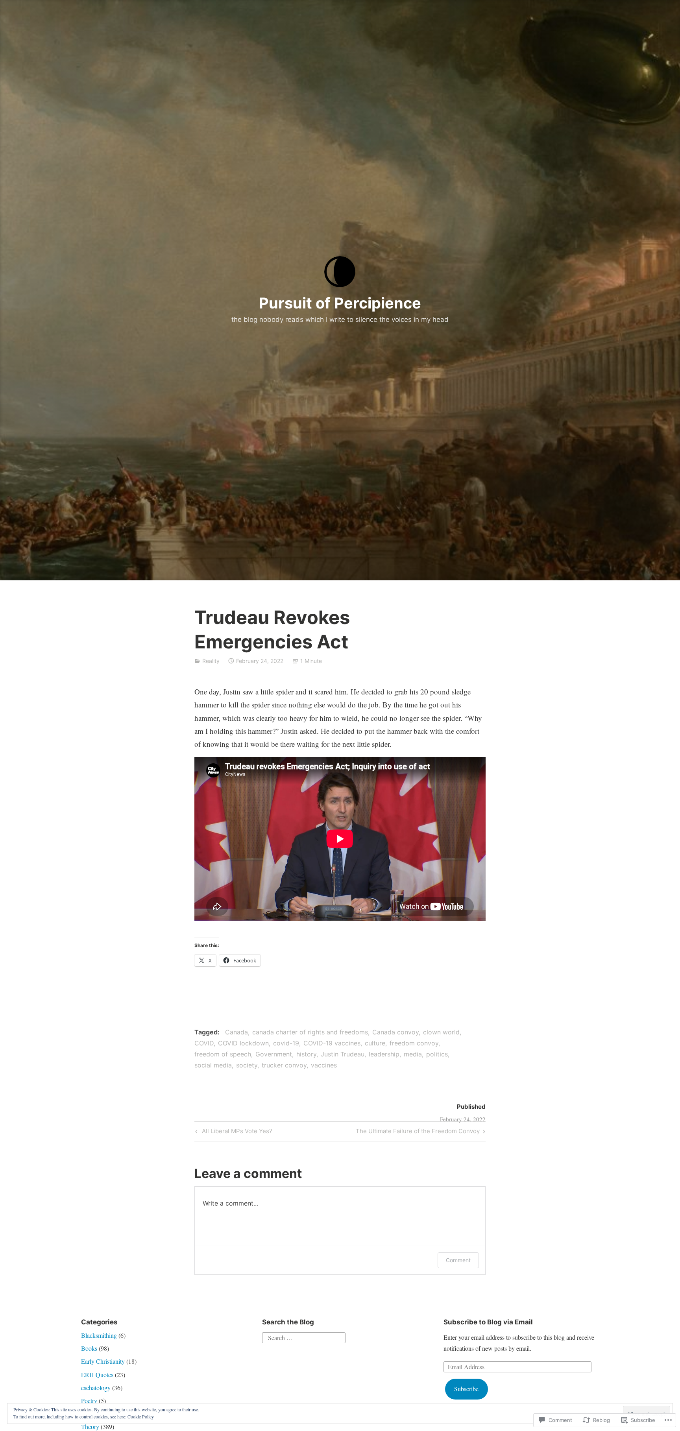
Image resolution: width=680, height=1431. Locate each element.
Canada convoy (395, 1032)
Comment (458, 1260)
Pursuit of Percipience (340, 303)
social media (213, 1065)
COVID (204, 1043)
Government (273, 1054)
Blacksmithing (99, 1335)
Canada (236, 1032)
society (246, 1065)
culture (375, 1043)
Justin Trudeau (342, 1054)
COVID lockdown (243, 1043)
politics (437, 1054)
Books (89, 1348)
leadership (384, 1054)
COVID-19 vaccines (331, 1043)
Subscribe (466, 1389)
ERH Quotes (97, 1374)
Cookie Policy (141, 1416)
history (306, 1054)
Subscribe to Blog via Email (488, 1322)
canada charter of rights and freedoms (310, 1032)
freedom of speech (222, 1054)
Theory (90, 1426)
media (413, 1054)
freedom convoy (414, 1043)
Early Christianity (103, 1361)
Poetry (89, 1400)
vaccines (324, 1065)
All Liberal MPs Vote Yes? (232, 1132)
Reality (211, 660)
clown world (441, 1032)
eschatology (96, 1387)
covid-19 (286, 1043)
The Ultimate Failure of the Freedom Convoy (418, 1132)
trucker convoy (284, 1065)
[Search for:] (304, 1337)
